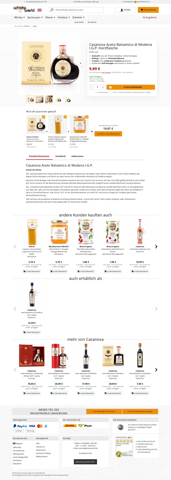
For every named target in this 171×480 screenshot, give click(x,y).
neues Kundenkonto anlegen (140, 411)
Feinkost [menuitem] (62, 17)
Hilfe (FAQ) (17, 447)
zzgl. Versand (106, 72)
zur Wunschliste (102, 92)
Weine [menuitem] (49, 17)
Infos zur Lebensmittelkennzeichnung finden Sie (131, 92)
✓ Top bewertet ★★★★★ (136, 2)
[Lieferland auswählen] (39, 10)
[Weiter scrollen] (156, 246)
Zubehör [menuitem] (77, 17)
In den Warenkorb (133, 87)
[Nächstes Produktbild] (80, 63)
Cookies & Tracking (43, 453)
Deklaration (77, 156)
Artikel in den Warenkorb (108, 134)
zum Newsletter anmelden (104, 411)
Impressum (40, 447)
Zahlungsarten (18, 454)
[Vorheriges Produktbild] (17, 63)
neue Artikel (79, 22)
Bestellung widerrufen (85, 462)
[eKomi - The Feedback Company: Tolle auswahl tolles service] (124, 446)
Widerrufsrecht (42, 456)
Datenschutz (41, 450)
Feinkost (27, 26)
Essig (34, 26)
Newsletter (17, 463)
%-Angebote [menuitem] (150, 17)
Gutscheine (17, 460)
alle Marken (92, 22)
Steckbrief (60, 156)
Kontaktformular (85, 453)
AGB (37, 443)
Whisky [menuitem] (18, 17)
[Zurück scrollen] (15, 246)
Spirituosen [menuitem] (33, 17)
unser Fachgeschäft (20, 457)
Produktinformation (39, 156)
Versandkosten (19, 450)
